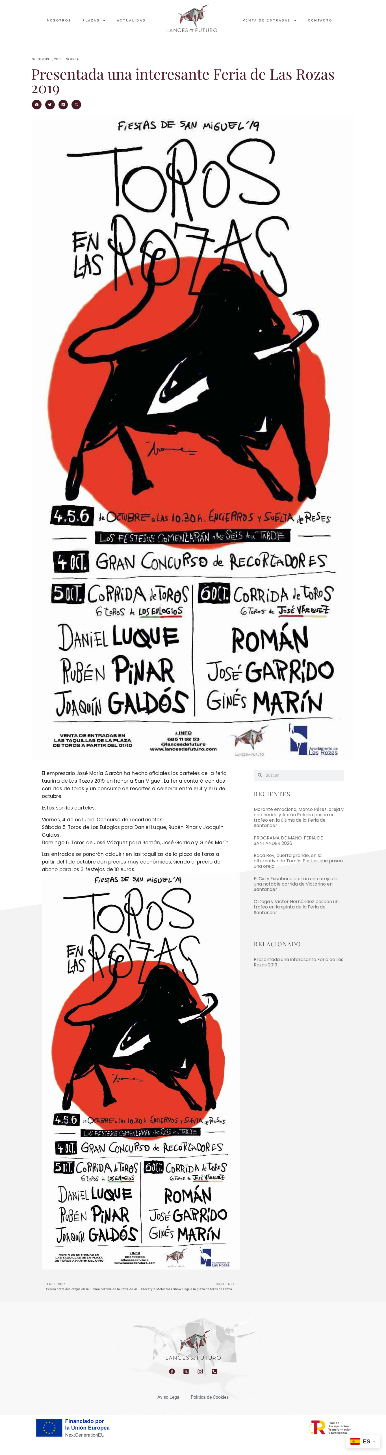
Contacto (320, 20)
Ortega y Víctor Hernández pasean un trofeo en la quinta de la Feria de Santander (296, 907)
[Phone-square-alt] (214, 1371)
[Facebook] (172, 1371)
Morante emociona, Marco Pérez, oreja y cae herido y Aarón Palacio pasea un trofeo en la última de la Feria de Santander (299, 817)
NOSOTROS (59, 20)
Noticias (73, 59)
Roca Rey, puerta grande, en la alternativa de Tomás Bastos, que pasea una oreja (298, 860)
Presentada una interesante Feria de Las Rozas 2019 (298, 962)
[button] (37, 104)
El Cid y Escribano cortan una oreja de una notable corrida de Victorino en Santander (295, 884)
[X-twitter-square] (186, 1371)
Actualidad (131, 20)
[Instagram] (200, 1371)
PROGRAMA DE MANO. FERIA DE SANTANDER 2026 (288, 841)
